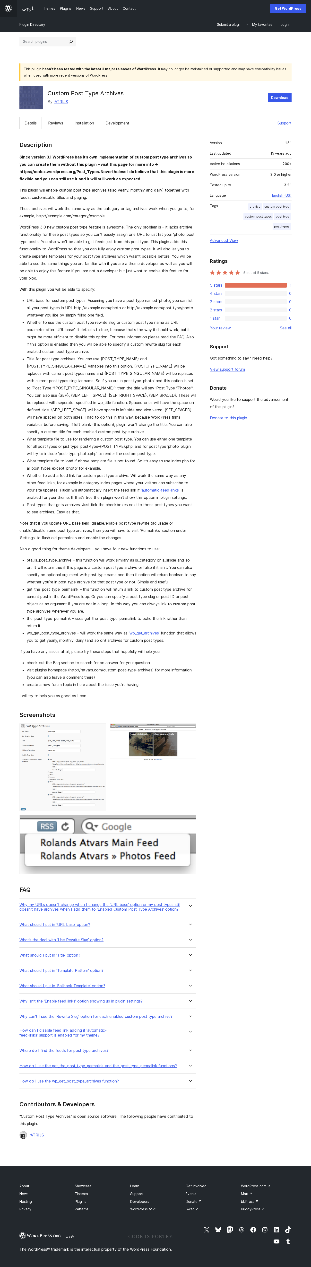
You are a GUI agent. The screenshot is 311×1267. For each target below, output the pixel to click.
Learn (134, 1186)
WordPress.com (255, 1186)
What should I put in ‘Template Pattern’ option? (61, 970)
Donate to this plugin (228, 417)
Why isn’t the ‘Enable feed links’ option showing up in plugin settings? (81, 1001)
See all (286, 328)
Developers (139, 1201)
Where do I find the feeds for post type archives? (64, 1050)
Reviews (55, 123)
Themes (81, 1194)
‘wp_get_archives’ (144, 633)
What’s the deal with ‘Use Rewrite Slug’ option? (61, 940)
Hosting (25, 1201)
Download (279, 98)
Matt (246, 1194)
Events (191, 1194)
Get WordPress (288, 8)
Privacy (25, 1209)
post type (283, 216)
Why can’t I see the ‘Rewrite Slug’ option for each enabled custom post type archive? (96, 1016)
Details (31, 123)
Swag (192, 1209)
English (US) (282, 195)
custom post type (277, 206)
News (23, 1194)
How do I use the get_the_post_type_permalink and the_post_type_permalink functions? (98, 1066)
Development (117, 123)
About (24, 1186)
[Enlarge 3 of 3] (189, 821)
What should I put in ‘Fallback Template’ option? (62, 986)
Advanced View (224, 240)
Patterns (81, 1209)
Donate (194, 1201)
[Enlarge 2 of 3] (189, 730)
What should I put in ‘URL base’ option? (54, 924)
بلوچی (70, 1236)
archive (255, 206)
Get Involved (196, 1186)
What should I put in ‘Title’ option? (49, 955)
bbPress (250, 1201)
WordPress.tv (143, 1209)
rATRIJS (61, 101)
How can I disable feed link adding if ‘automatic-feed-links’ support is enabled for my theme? (63, 1032)
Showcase (83, 1186)
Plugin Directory (32, 24)
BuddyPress (253, 1209)
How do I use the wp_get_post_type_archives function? (69, 1081)
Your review (220, 328)
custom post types (258, 216)
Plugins (80, 1201)
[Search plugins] (71, 41)
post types (282, 226)
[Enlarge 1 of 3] (99, 730)
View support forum (227, 369)
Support (284, 123)
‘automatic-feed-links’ (160, 490)
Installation (84, 123)
